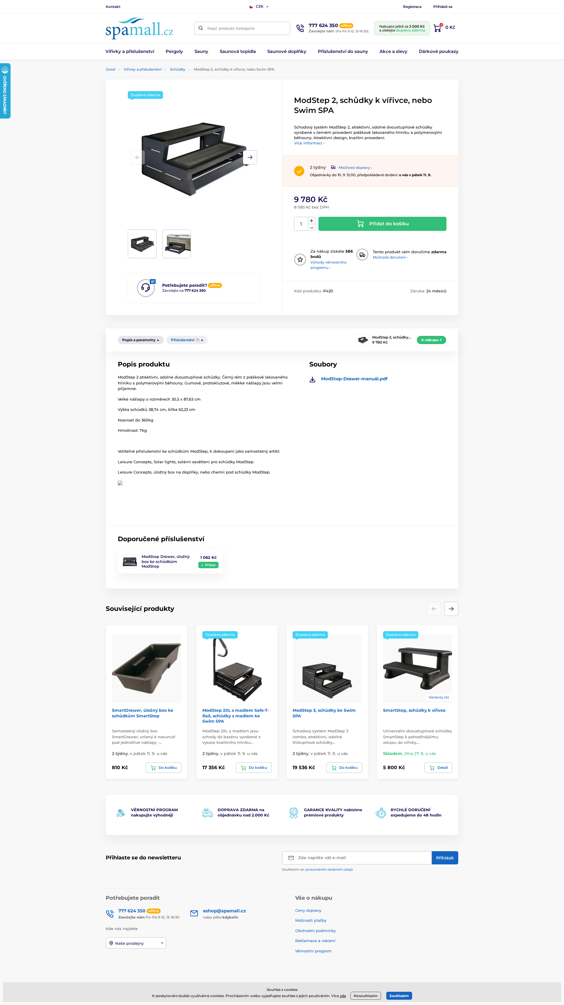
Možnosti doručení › (390, 257)
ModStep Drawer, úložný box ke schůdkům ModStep (166, 561)
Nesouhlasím (366, 996)
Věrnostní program (313, 951)
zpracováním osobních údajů (329, 869)
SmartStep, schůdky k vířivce (414, 710)
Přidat (210, 565)
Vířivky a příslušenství (143, 69)
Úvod (110, 69)
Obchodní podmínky (315, 930)
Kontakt (113, 6)
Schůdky (177, 69)
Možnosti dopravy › (355, 167)
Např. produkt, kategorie (231, 28)
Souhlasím (399, 996)
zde (343, 996)
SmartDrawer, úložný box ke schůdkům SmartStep (142, 713)
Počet (301, 224)
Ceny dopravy (308, 910)
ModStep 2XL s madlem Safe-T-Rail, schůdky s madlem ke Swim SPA (235, 716)
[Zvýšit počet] (311, 220)
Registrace (412, 6)
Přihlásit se (442, 6)
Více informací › (309, 143)
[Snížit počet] (311, 227)
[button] (250, 157)
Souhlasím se (317, 869)
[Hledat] (200, 28)
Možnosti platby (310, 920)
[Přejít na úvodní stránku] (139, 28)
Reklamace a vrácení (315, 940)
